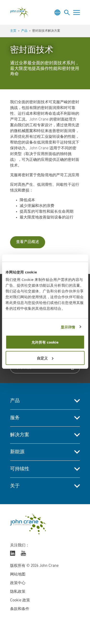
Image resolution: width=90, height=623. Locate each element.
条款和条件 (19, 609)
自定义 (42, 358)
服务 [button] (15, 418)
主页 (13, 30)
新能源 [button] (17, 452)
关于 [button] (15, 486)
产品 (24, 30)
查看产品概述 (27, 242)
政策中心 (17, 583)
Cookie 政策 (20, 600)
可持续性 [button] (19, 469)
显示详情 (68, 327)
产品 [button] (15, 401)
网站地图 (17, 574)
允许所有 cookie (45, 342)
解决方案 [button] (19, 435)
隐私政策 (17, 592)
